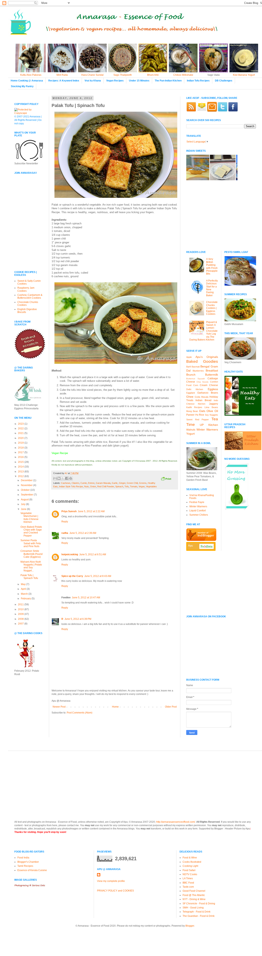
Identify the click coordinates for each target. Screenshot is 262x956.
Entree (91, 483)
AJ (66, 473)
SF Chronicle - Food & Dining (199, 903)
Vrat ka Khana (93, 80)
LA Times (188, 878)
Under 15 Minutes (139, 80)
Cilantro (75, 483)
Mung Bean (192, 411)
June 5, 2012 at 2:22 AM (91, 511)
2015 (21, 462)
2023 (21, 423)
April (24, 589)
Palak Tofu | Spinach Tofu (29, 577)
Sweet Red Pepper (197, 419)
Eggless (213, 389)
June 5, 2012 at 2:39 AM (82, 533)
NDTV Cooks (190, 874)
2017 (21, 452)
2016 (21, 457)
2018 (21, 447)
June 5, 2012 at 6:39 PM (77, 619)
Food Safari (189, 870)
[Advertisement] (26, 239)
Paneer (190, 414)
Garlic (115, 483)
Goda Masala (201, 397)
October (25, 490)
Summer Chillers (198, 514)
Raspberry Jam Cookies (25, 289)
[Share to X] (63, 478)
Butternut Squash (195, 378)
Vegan (142, 486)
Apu (190, 545)
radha (64, 533)
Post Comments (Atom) (79, 712)
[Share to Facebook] (67, 478)
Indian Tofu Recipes (198, 80)
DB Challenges (223, 80)
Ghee (189, 396)
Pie (196, 415)
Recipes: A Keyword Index (63, 80)
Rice (201, 414)
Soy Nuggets (211, 415)
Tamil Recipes (25, 866)
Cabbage (213, 378)
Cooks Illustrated (192, 861)
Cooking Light (190, 866)
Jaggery (213, 403)
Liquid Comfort (197, 510)
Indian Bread (203, 400)
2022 (21, 428)
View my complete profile (111, 881)
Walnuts (190, 429)
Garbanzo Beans (207, 392)
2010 (21, 609)
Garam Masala (103, 483)
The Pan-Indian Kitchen (168, 80)
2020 (21, 438)
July (23, 504)
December (27, 480)
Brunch (190, 374)
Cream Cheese (209, 385)
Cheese (190, 381)
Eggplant (190, 393)
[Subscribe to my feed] (191, 110)
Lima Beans (211, 407)
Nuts (86, 486)
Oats (202, 411)
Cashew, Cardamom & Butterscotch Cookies (29, 296)
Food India (23, 857)
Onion (93, 486)
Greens (143, 483)
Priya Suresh (69, 511)
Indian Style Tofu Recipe (71, 486)
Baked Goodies (202, 361)
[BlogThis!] (59, 478)
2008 (21, 619)
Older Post (171, 706)
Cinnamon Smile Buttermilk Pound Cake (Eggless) (31, 554)
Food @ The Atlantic (194, 895)
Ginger (122, 483)
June (24, 509)
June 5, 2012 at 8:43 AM (97, 576)
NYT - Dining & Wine (194, 899)
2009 (21, 614)
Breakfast (212, 370)
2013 (21, 471)
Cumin (83, 483)
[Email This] (55, 478)
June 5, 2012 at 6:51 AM (92, 554)
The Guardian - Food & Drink (199, 916)
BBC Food (188, 882)
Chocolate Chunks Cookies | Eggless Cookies (212, 308)
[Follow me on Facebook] (233, 110)
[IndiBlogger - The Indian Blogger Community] (201, 540)
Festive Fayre (196, 502)
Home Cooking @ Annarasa (27, 80)
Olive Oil (212, 411)
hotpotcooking (69, 554)
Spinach (119, 486)
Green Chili (132, 483)
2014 (21, 466)
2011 (21, 604)
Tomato (133, 486)
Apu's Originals (206, 356)
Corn (195, 385)
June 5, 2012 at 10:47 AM (86, 597)
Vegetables (151, 486)
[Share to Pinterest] (71, 478)
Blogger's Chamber (28, 861)
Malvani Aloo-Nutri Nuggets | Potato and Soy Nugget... (31, 566)
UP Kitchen (209, 424)
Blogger (189, 925)
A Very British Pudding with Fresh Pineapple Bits (212, 266)
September (27, 494)
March (24, 593)
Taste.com (188, 886)
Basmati (196, 366)
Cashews (65, 483)
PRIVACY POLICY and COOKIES (115, 890)
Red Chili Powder (105, 486)
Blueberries (198, 370)
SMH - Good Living (193, 907)
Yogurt (190, 433)
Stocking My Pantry (22, 86)
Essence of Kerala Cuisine (32, 870)
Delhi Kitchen (194, 389)
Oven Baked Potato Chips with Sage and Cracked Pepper (31, 531)
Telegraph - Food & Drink (196, 911)
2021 (21, 433)
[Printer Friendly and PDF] (166, 479)
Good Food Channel (194, 890)
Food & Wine (190, 857)
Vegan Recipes (115, 80)
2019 (21, 442)
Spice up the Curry (72, 576)
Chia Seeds (202, 382)
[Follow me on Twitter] (222, 110)
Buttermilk (211, 374)
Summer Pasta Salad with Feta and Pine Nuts (30, 543)
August (25, 499)
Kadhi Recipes (194, 407)
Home (115, 706)
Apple (189, 357)
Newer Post (59, 706)
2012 (21, 476)
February (26, 598)
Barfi (188, 366)
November (27, 485)
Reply (64, 521)
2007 (21, 623)
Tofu (126, 486)
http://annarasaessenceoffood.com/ (175, 821)
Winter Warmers (207, 429)
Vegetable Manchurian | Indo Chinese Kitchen (29, 517)
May (23, 584)
